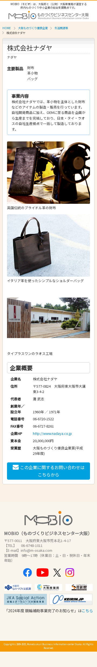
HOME (6, 28)
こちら (87, 610)
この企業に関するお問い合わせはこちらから (52, 471)
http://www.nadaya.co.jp (52, 433)
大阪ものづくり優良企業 (33, 28)
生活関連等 (61, 28)
